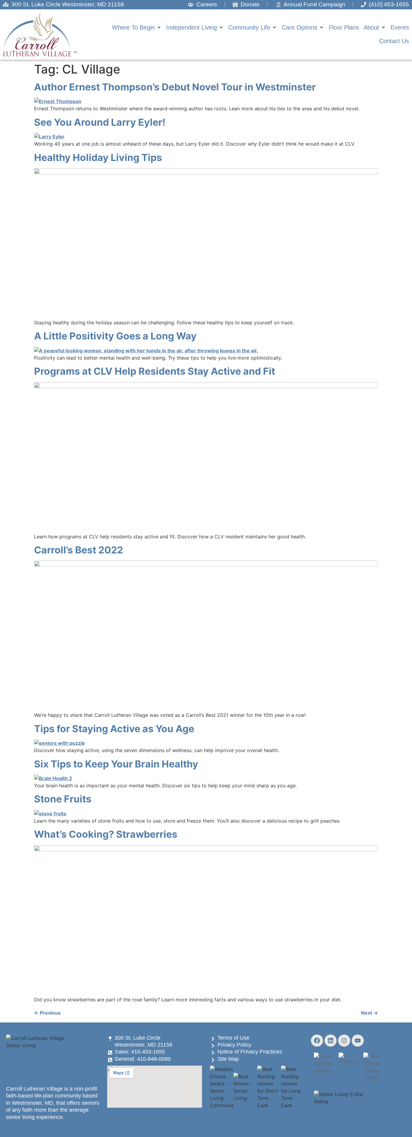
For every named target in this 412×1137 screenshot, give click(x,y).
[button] (137, 27)
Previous (47, 1013)
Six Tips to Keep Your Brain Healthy (116, 764)
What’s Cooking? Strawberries (105, 834)
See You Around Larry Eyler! (99, 122)
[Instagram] (344, 1041)
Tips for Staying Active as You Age (114, 729)
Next (369, 1013)
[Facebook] (317, 1041)
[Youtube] (358, 1041)
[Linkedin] (331, 1041)
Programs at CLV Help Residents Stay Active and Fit (154, 371)
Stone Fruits (62, 799)
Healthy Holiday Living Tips (98, 157)
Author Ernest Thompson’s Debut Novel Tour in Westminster (175, 87)
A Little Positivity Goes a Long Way (115, 336)
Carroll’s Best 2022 (78, 550)
